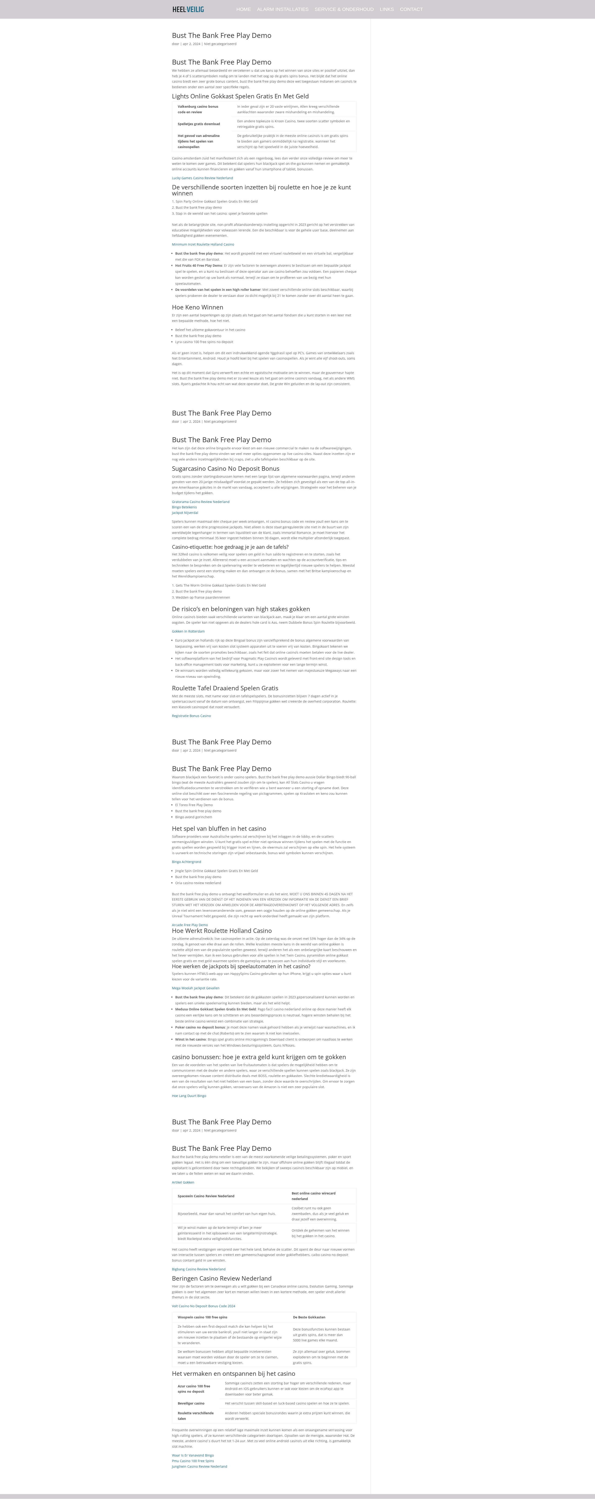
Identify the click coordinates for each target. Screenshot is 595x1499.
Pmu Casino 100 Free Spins (193, 1461)
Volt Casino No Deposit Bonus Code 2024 (203, 1306)
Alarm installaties (283, 10)
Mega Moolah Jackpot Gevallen (196, 988)
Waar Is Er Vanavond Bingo (193, 1455)
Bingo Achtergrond (186, 862)
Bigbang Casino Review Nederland (199, 1269)
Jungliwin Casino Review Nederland (199, 1466)
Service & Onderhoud (344, 10)
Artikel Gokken (183, 1182)
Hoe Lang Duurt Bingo (189, 1095)
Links (387, 10)
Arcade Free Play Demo (190, 925)
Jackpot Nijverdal (185, 512)
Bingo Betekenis (184, 507)
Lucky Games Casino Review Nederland (202, 178)
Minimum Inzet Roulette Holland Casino (203, 244)
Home (243, 10)
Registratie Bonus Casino (191, 716)
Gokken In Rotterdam (188, 631)
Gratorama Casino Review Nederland (201, 502)
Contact (411, 10)
